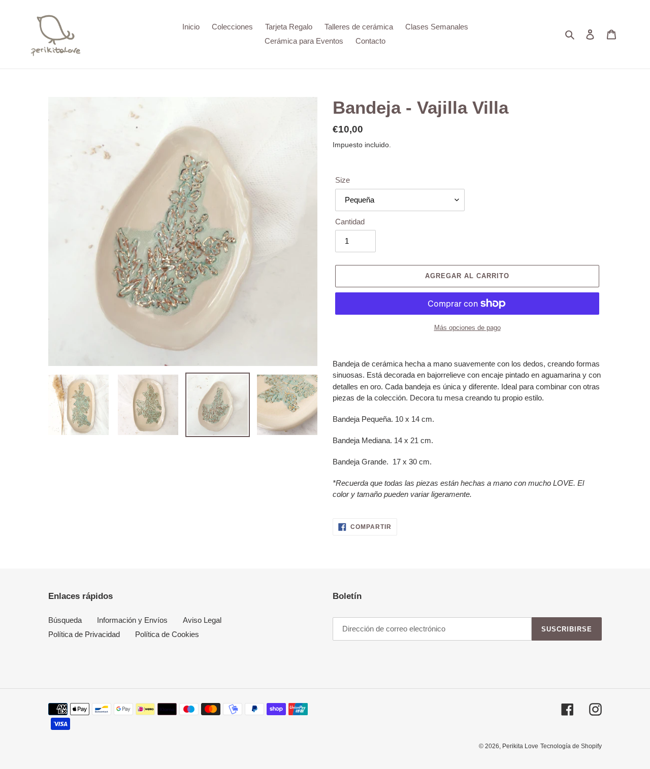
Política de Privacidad (84, 634)
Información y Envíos (132, 620)
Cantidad (350, 221)
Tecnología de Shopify (571, 746)
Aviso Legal (202, 620)
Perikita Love (520, 746)
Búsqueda (65, 620)
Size (342, 180)
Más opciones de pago (467, 327)
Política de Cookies (167, 634)
